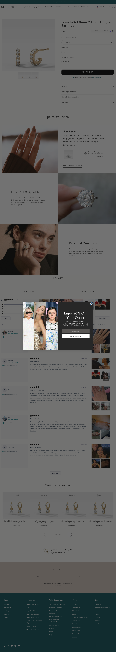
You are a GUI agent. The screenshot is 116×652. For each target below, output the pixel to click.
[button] (76, 336)
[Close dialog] (91, 304)
